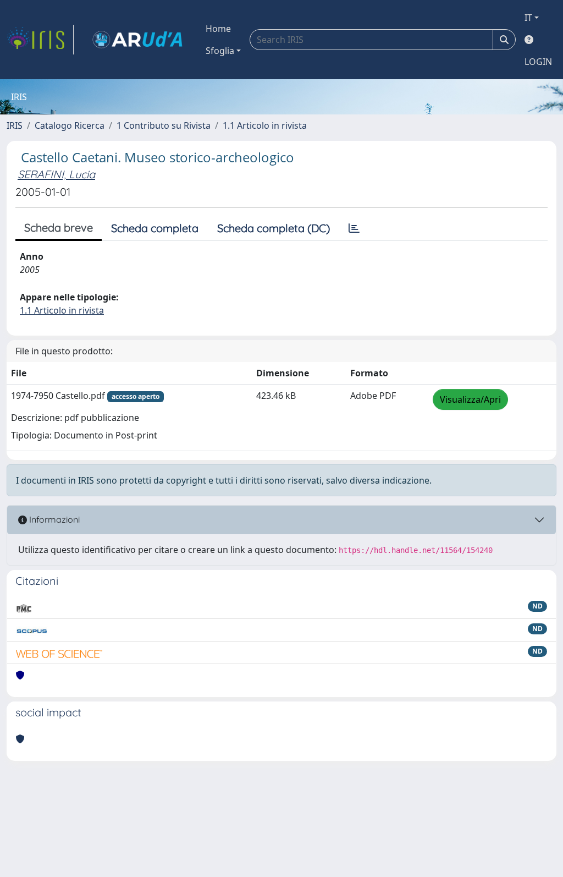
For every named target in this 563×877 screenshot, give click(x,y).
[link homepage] (40, 39)
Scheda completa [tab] (154, 228)
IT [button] (528, 18)
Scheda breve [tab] (58, 227)
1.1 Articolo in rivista (265, 125)
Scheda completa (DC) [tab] (273, 228)
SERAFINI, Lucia (56, 174)
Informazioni (53, 519)
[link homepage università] (137, 39)
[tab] (354, 228)
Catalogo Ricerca (69, 125)
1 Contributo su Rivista (164, 125)
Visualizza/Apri (470, 399)
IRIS (15, 125)
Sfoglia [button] (220, 51)
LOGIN (538, 62)
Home (218, 29)
